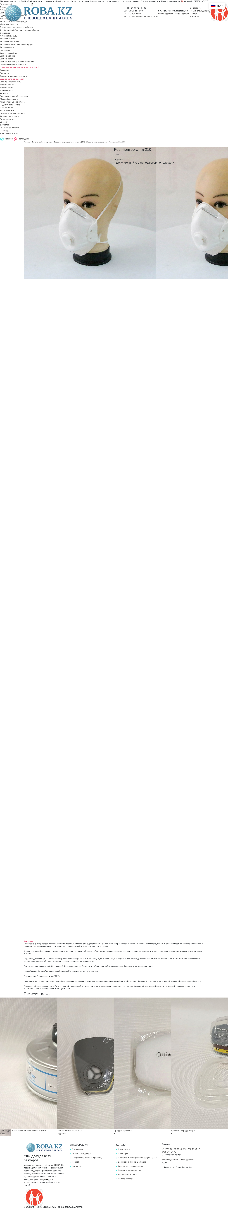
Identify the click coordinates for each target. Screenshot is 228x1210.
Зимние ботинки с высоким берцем (17, 61)
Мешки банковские (9, 99)
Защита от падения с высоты (13, 76)
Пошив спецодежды (199, 11)
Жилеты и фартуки (9, 24)
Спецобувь (5, 33)
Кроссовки (5, 50)
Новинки (8, 139)
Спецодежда (124, 1149)
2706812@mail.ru (182, 14)
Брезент (4, 122)
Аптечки (4, 93)
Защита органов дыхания (12, 79)
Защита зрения (7, 84)
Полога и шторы (7, 119)
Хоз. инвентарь (7, 110)
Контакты (194, 16)
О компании (195, 8)
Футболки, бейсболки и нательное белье (19, 30)
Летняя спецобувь (8, 36)
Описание (28, 941)
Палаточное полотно (9, 128)
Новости (194, 14)
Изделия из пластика (10, 105)
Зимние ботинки (7, 56)
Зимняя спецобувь (8, 53)
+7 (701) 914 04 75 (149, 16)
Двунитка (4, 125)
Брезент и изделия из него (12, 113)
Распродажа (23, 139)
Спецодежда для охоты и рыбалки (16, 27)
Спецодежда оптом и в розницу (87, 1157)
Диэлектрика (6, 90)
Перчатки (4, 73)
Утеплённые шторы (9, 133)
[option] (90, 213)
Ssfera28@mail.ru (166, 14)
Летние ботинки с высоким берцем (16, 44)
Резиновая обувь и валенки (13, 64)
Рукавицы (4, 70)
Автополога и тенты (9, 116)
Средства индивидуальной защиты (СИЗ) (19, 67)
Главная (27, 142)
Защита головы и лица (11, 82)
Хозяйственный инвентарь (12, 102)
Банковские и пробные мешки (14, 96)
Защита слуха (6, 87)
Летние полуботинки (10, 41)
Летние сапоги (7, 47)
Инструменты (6, 107)
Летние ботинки (7, 38)
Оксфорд (4, 130)
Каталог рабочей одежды (42, 142)
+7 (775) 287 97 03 (132, 16)
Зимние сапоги (7, 59)
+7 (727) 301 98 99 (132, 14)
